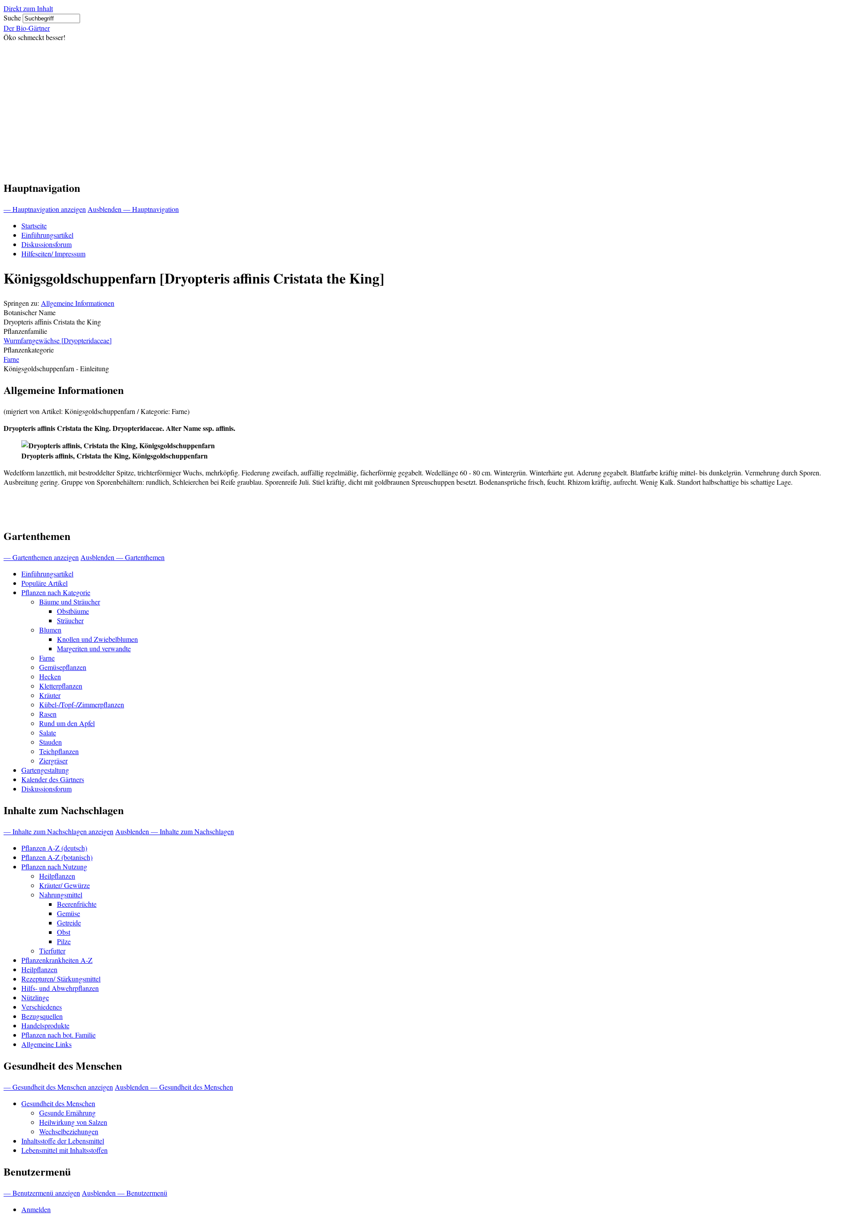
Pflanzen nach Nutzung (54, 866)
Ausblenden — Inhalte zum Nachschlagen (174, 831)
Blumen (50, 629)
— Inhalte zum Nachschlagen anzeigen (58, 831)
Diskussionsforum (46, 244)
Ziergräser (53, 760)
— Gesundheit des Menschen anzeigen (58, 1086)
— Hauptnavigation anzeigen (45, 209)
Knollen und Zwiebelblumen (97, 639)
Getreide (69, 922)
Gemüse (68, 913)
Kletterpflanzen (60, 685)
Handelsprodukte (45, 1025)
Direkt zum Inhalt (28, 8)
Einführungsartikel (47, 234)
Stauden (50, 741)
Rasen (47, 713)
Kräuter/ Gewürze (64, 885)
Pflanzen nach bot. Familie (58, 1034)
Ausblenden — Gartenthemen (123, 557)
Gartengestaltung (45, 770)
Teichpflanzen (59, 751)
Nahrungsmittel (60, 894)
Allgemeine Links (46, 1044)
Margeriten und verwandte (94, 648)
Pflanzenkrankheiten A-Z (57, 960)
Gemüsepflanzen (62, 667)
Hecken (50, 676)
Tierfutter (52, 950)
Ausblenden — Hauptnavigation (133, 209)
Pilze (64, 941)
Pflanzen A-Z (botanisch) (57, 857)
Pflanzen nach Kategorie (55, 592)
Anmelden (36, 1209)
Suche (12, 17)
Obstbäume (73, 611)
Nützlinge (35, 997)
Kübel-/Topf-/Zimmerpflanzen (81, 704)
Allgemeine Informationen (77, 303)
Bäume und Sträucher (69, 601)
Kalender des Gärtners (52, 779)
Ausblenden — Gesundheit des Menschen (174, 1086)
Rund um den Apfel (67, 723)
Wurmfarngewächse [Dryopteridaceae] (58, 340)
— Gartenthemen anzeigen (41, 557)
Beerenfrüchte (77, 904)
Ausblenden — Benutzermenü (124, 1192)
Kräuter (49, 695)
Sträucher (70, 620)
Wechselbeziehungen (68, 1131)
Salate (47, 732)
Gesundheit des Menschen (58, 1103)
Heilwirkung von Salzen (73, 1122)
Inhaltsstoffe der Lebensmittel (62, 1140)
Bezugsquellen (42, 1016)
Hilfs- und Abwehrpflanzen (60, 988)
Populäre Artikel (44, 583)
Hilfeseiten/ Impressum (53, 253)
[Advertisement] (427, 108)
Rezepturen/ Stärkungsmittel (61, 978)
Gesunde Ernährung (67, 1112)
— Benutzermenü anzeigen (42, 1192)
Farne (11, 359)
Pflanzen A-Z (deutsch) (54, 847)
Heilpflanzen (57, 875)
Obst (63, 932)
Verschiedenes (41, 1006)
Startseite (34, 225)
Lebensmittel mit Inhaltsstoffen (64, 1150)
